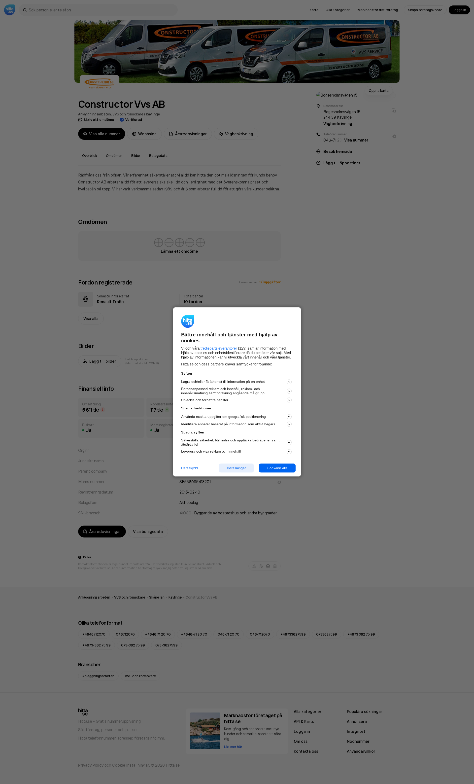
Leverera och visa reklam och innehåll (211, 451)
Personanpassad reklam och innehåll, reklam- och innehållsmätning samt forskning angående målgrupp (223, 391)
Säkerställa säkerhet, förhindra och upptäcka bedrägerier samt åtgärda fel (230, 442)
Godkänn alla (277, 468)
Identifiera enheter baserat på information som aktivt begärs (228, 424)
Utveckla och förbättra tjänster (204, 400)
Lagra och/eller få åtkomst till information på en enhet (223, 382)
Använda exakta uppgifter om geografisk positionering (223, 417)
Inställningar (236, 468)
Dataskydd (189, 468)
